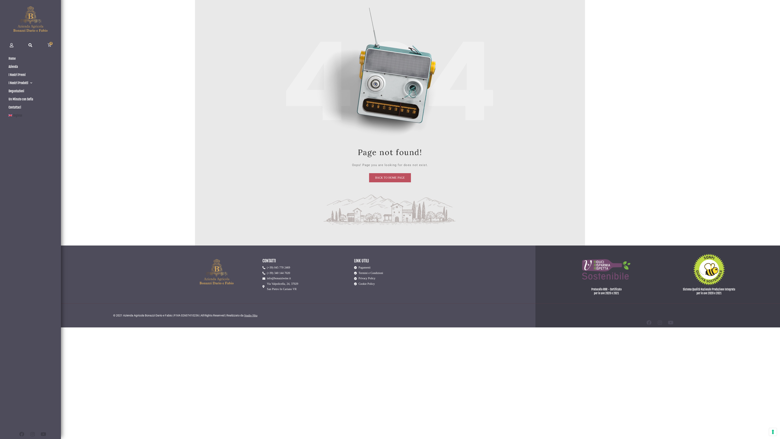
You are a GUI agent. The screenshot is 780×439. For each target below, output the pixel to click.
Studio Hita (250, 315)
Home (12, 59)
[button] (30, 45)
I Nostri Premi (17, 75)
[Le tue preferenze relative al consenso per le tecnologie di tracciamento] (773, 432)
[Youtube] (43, 434)
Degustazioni (16, 91)
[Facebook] (22, 434)
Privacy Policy (367, 278)
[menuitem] (30, 115)
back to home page (390, 177)
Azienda (13, 67)
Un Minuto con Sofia (21, 99)
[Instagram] (32, 434)
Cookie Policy (367, 283)
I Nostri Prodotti (18, 83)
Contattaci (15, 107)
